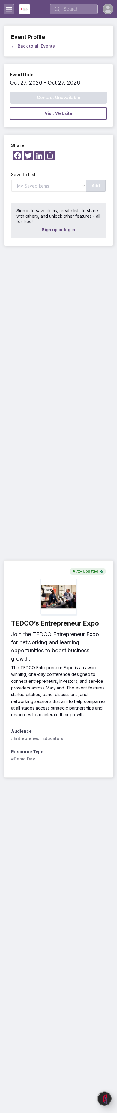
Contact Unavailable (58, 97)
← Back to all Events (33, 45)
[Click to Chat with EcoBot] (104, 1098)
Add (96, 185)
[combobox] (74, 9)
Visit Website (58, 113)
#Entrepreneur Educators (37, 738)
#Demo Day (23, 758)
